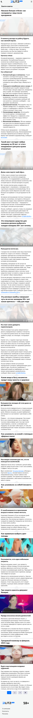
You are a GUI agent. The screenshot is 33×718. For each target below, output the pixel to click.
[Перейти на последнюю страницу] (25, 692)
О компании (6, 708)
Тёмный (1, 1)
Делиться (31, 34)
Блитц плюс (16, 2)
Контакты (5, 711)
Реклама (5, 714)
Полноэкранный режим (29, 34)
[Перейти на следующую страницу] (20, 692)
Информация (26, 34)
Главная (8, 703)
